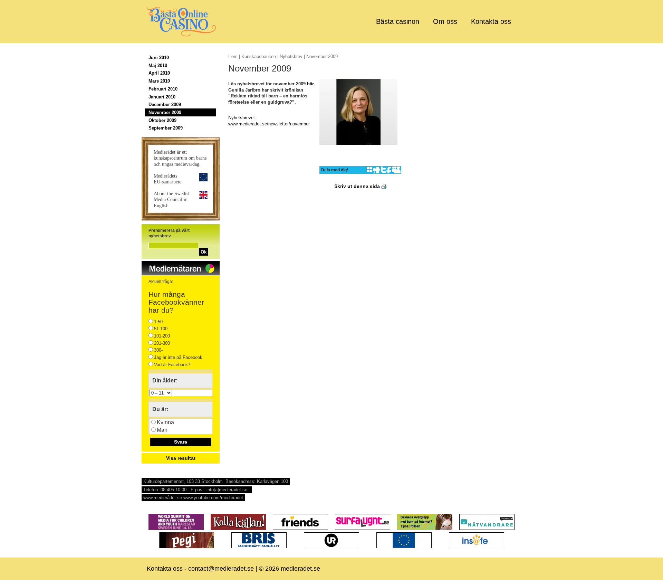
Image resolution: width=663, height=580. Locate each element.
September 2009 (165, 128)
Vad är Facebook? (172, 364)
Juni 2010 (158, 57)
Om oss (445, 21)
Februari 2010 (162, 89)
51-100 (160, 328)
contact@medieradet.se (221, 568)
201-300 (162, 343)
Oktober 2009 (162, 120)
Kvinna (165, 422)
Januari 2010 (161, 96)
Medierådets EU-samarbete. (168, 178)
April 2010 (159, 73)
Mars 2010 (159, 81)
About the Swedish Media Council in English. (172, 199)
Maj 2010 (157, 65)
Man (162, 430)
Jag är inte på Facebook (178, 357)
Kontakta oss (491, 21)
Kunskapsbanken (258, 56)
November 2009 (164, 112)
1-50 (158, 321)
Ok (203, 252)
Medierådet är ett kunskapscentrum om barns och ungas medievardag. (180, 158)
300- (158, 350)
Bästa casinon (397, 21)
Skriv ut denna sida (357, 186)
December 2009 (164, 104)
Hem (233, 56)
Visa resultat (180, 458)
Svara (180, 442)
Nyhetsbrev (291, 56)
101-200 (162, 336)
